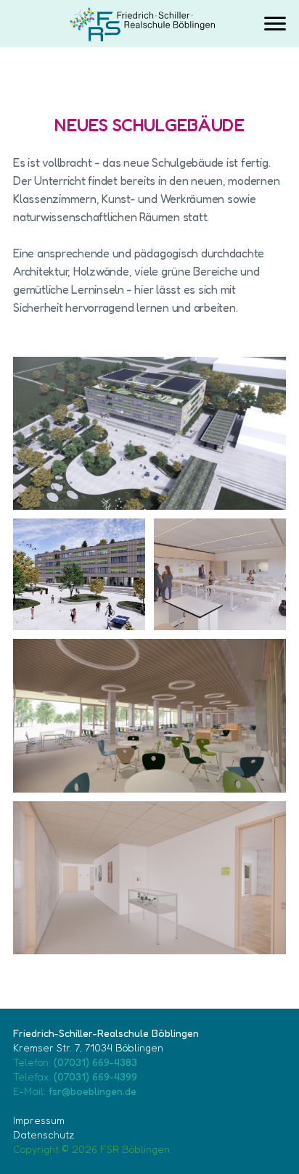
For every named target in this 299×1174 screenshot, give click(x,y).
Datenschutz (43, 1134)
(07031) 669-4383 (95, 1062)
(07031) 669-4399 (95, 1076)
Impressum (39, 1120)
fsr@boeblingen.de (92, 1091)
